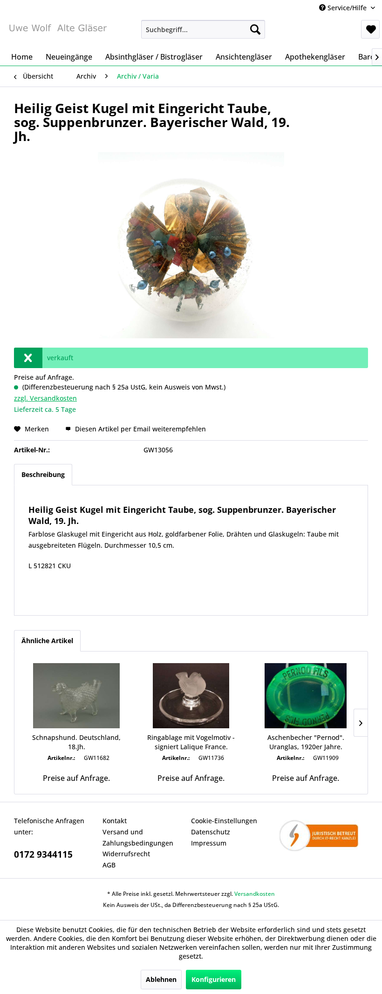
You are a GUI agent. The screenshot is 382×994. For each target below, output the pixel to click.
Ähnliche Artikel (47, 640)
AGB (109, 864)
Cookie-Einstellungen (224, 820)
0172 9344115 (43, 854)
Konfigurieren (213, 979)
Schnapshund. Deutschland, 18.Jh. (76, 742)
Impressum (208, 843)
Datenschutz (210, 831)
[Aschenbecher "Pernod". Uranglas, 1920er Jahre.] (305, 695)
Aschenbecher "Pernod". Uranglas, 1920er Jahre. (305, 742)
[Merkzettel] (370, 29)
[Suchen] (255, 29)
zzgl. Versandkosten (45, 398)
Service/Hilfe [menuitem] (347, 7)
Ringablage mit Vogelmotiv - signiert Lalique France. (191, 742)
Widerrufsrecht (126, 853)
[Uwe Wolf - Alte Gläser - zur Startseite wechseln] (57, 31)
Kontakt (114, 820)
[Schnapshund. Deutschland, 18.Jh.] (76, 695)
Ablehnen (161, 979)
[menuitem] (203, 29)
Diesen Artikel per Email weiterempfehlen (139, 428)
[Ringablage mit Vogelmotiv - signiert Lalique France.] (191, 695)
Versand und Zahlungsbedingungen (137, 837)
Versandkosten (254, 894)
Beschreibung (43, 474)
